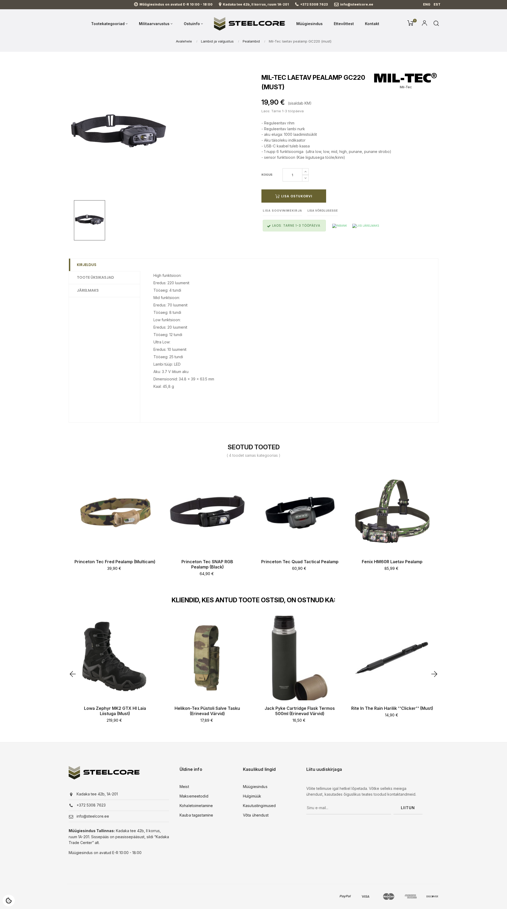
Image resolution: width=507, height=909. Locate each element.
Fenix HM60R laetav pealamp (392, 561)
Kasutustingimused (259, 805)
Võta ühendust (256, 815)
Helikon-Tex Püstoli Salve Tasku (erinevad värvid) (207, 711)
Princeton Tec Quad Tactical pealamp (300, 561)
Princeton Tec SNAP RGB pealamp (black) (207, 564)
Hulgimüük (252, 796)
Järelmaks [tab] (88, 290)
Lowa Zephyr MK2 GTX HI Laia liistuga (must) (115, 711)
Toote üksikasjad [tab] (95, 277)
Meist (184, 786)
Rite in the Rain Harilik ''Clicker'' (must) (392, 708)
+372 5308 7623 (314, 4)
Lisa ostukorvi (296, 196)
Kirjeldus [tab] (86, 264)
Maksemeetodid (194, 796)
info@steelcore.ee (356, 4)
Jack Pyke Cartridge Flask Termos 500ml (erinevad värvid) (300, 711)
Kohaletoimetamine (196, 805)
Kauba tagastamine (196, 815)
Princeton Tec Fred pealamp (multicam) (114, 561)
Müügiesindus (255, 786)
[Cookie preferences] (9, 900)
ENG (426, 4)
